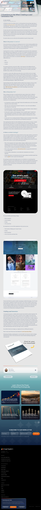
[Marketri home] (5, 2)
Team (2, 488)
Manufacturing (4, 474)
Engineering (3, 467)
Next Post (33, 376)
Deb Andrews (7, 20)
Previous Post (8, 376)
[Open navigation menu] (39, 2)
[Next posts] (38, 422)
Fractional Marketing (5, 457)
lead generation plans (11, 24)
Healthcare (3, 469)
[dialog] (13, 503)
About (2, 486)
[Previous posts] (35, 422)
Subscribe (36, 433)
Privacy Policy (27, 436)
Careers (2, 490)
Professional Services (5, 476)
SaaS (2, 478)
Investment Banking (5, 471)
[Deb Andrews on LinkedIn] (35, 370)
